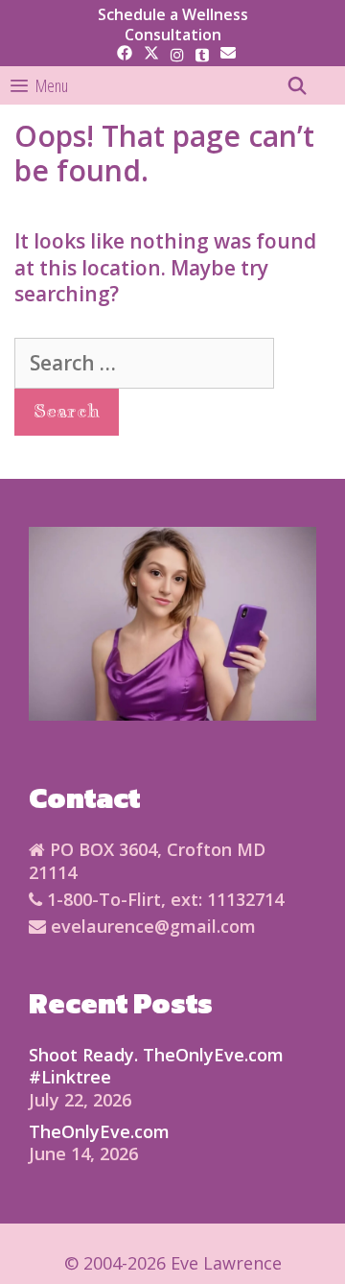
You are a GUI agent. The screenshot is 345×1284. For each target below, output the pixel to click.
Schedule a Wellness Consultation (173, 24)
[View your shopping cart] (330, 85)
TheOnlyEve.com (99, 1131)
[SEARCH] (297, 85)
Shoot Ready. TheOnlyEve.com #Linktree (156, 1065)
